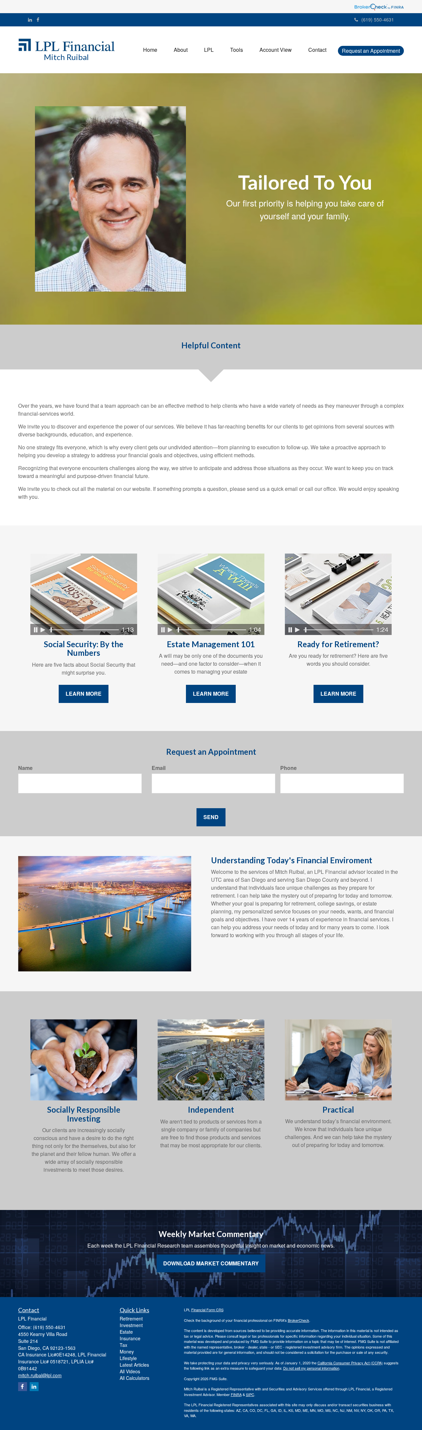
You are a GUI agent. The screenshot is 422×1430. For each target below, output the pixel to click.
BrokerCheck (298, 1320)
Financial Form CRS (207, 1309)
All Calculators (134, 1378)
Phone (288, 768)
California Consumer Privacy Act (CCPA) (350, 1362)
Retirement (131, 1318)
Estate (126, 1331)
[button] (181, 50)
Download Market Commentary (211, 1263)
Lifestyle (128, 1358)
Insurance (130, 1338)
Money (127, 1351)
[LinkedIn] (30, 19)
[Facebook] (38, 19)
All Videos (130, 1371)
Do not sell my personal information (311, 1368)
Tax (123, 1345)
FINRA (236, 1394)
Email (159, 768)
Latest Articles (134, 1364)
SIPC (250, 1394)
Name (25, 768)
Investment (131, 1325)
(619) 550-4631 (377, 19)
